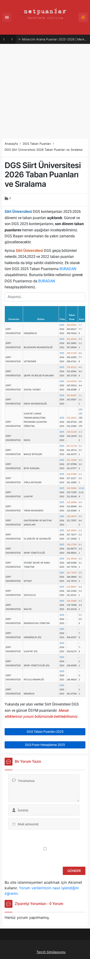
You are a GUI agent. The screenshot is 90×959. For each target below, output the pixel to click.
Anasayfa (11, 143)
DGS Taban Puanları (37, 143)
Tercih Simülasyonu (51, 952)
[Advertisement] (45, 91)
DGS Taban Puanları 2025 (45, 731)
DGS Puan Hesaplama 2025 (45, 745)
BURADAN (68, 269)
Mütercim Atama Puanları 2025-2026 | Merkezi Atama (55, 39)
